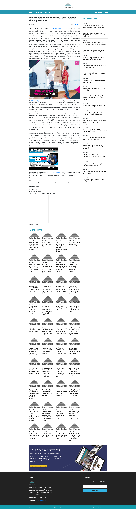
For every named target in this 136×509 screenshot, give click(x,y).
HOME (30, 12)
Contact (105, 507)
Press (45, 12)
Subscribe (95, 490)
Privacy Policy (90, 507)
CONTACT (51, 12)
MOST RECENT (37, 12)
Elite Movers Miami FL (58, 28)
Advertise (98, 507)
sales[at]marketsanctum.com (43, 500)
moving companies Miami (53, 172)
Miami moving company (37, 101)
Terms (82, 507)
